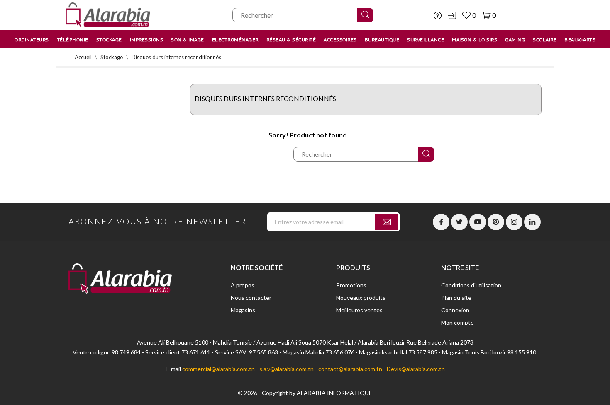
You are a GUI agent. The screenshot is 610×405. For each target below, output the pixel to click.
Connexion (455, 309)
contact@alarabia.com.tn (350, 368)
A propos (242, 285)
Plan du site (456, 297)
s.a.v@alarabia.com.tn (286, 368)
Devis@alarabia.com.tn (416, 368)
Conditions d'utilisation (471, 285)
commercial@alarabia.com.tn (218, 368)
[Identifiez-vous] (452, 15)
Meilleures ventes (359, 309)
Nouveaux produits (361, 297)
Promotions (351, 285)
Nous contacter (251, 297)
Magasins (243, 309)
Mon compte (457, 322)
